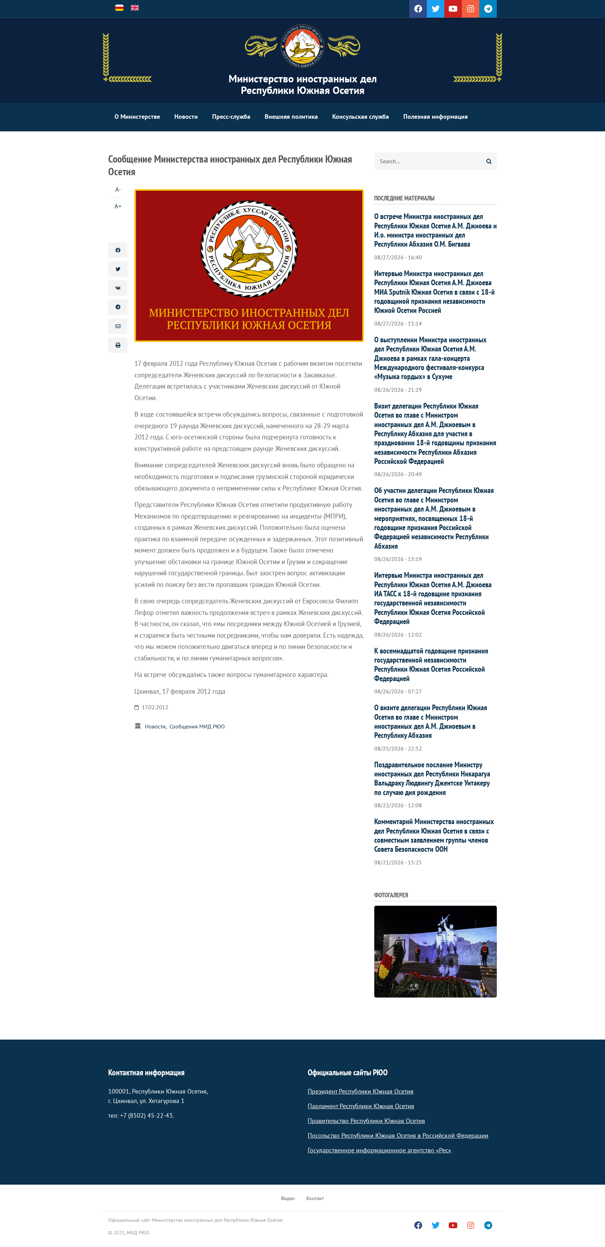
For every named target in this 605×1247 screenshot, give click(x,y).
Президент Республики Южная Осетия (360, 1091)
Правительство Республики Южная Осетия (366, 1121)
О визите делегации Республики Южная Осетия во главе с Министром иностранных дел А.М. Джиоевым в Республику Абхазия (430, 721)
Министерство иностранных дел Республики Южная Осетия (303, 84)
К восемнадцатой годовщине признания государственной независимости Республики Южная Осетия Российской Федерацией (431, 664)
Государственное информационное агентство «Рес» (379, 1150)
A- (118, 189)
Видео (288, 1198)
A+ (117, 206)
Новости (186, 116)
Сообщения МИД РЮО (197, 726)
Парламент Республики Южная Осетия (361, 1106)
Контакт (315, 1198)
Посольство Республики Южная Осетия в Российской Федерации (398, 1135)
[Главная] (302, 46)
